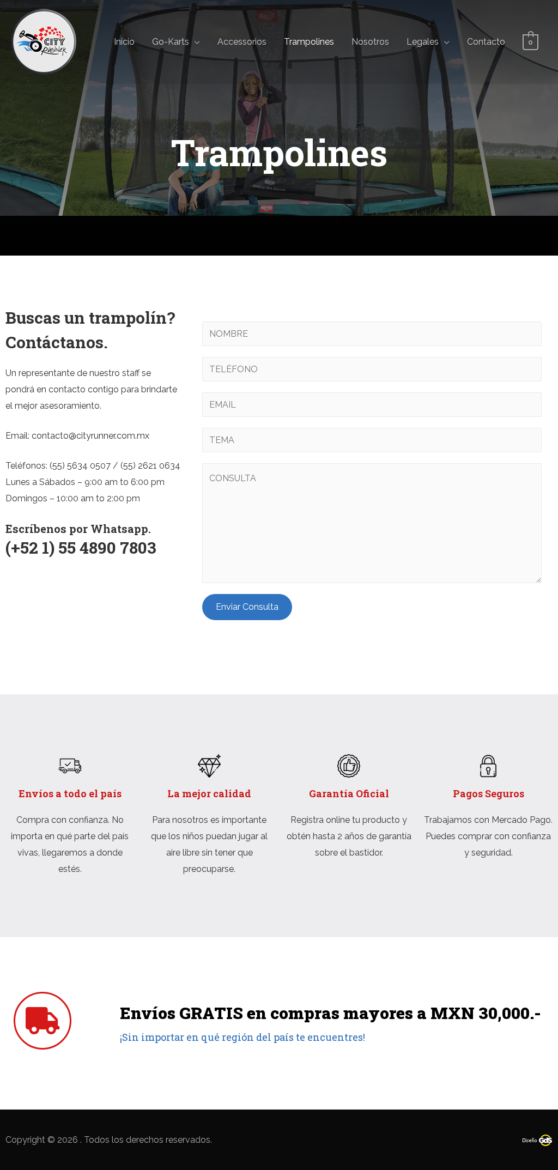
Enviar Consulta (247, 607)
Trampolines (309, 42)
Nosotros (370, 42)
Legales (423, 42)
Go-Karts (170, 42)
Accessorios (241, 42)
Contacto (486, 42)
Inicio (124, 42)
